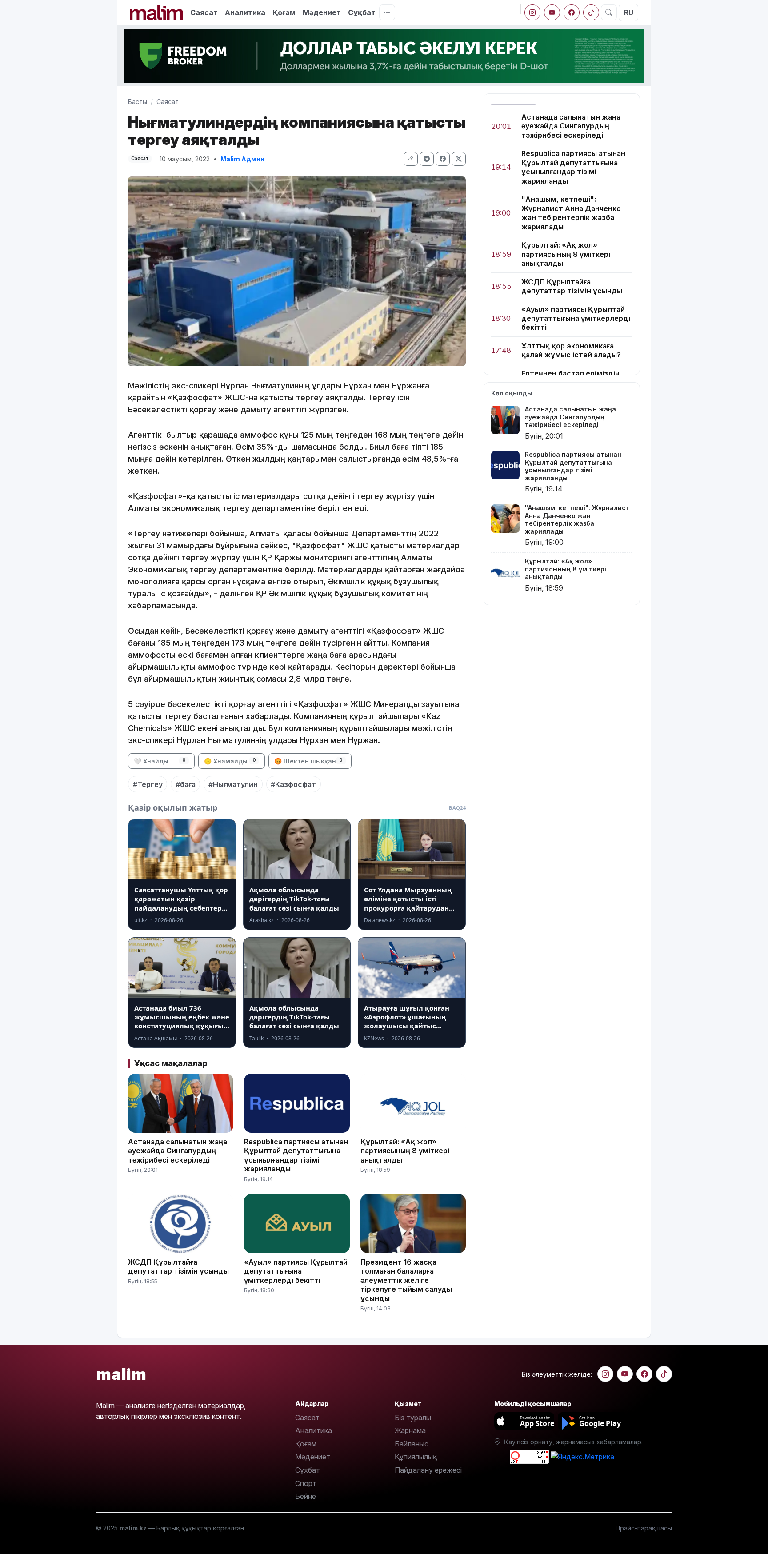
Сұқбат (362, 12)
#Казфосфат (293, 784)
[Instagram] (532, 12)
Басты (137, 101)
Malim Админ (242, 159)
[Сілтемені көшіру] (411, 159)
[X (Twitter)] (459, 159)
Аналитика (245, 12)
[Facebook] (572, 12)
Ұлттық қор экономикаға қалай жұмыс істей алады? (571, 350)
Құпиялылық (416, 1456)
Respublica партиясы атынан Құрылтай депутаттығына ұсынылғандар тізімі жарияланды (573, 167)
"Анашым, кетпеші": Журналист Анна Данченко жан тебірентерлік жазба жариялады (571, 213)
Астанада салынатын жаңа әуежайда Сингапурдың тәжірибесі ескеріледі (570, 126)
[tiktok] (591, 12)
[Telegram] (427, 159)
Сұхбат (307, 1470)
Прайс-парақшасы (644, 1528)
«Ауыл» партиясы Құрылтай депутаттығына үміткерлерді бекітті (575, 318)
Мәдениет (322, 12)
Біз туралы (413, 1417)
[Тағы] (387, 12)
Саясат (204, 12)
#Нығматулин (233, 784)
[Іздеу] (609, 12)
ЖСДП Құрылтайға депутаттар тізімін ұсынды (571, 286)
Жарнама (410, 1430)
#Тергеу (148, 784)
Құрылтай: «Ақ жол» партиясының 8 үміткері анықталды (565, 254)
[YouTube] (552, 12)
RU (628, 12)
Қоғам (284, 12)
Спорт (305, 1483)
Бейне (305, 1496)
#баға (186, 784)
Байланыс (411, 1443)
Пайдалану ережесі (428, 1470)
